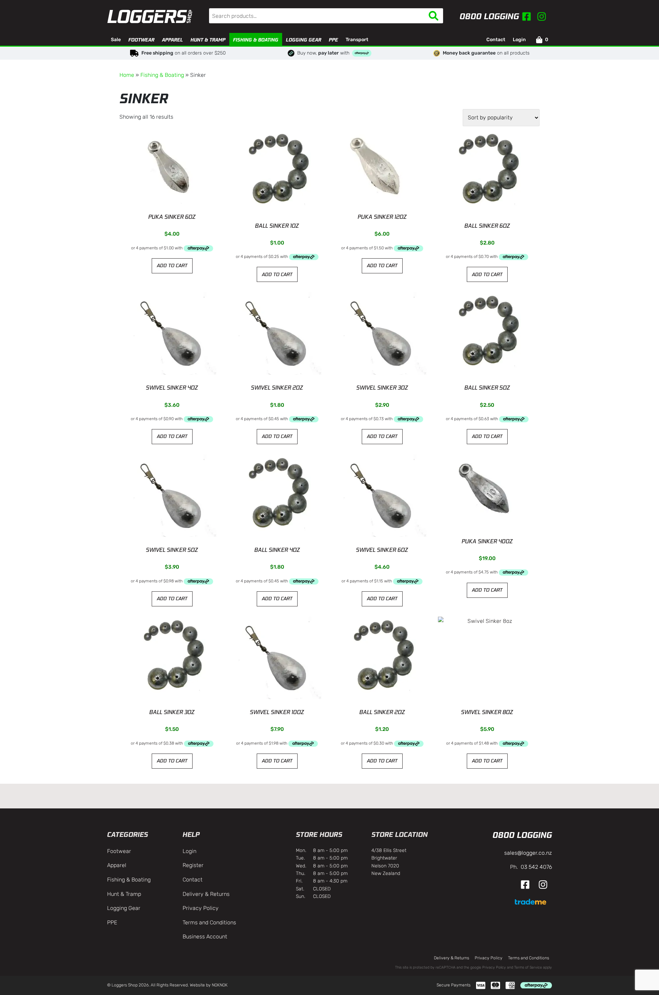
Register (193, 865)
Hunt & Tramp (208, 40)
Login (519, 40)
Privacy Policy (201, 908)
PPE (333, 40)
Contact (495, 40)
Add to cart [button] (172, 265)
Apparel (172, 40)
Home (126, 75)
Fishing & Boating (255, 40)
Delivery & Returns (206, 894)
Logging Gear (303, 40)
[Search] (433, 15)
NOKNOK (220, 985)
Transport (357, 40)
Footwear (141, 40)
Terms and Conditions (209, 922)
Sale (116, 40)
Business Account (205, 936)
